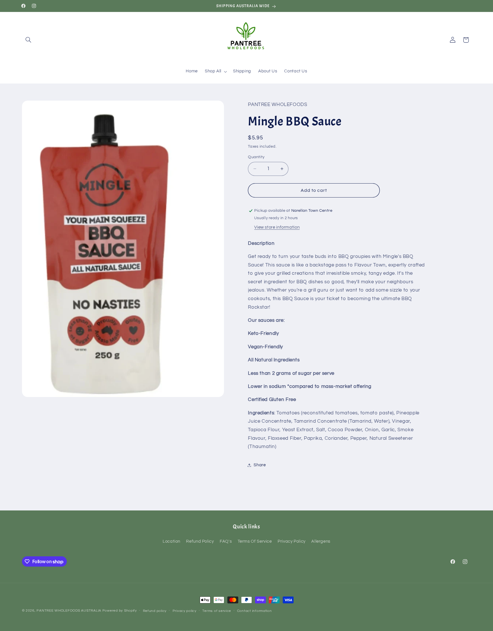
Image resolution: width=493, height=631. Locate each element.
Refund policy (155, 610)
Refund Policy (200, 541)
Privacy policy (185, 610)
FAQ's (226, 541)
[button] (28, 39)
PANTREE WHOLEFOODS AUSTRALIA (69, 610)
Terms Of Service (255, 541)
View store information (277, 227)
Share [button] (260, 465)
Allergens (320, 541)
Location (171, 541)
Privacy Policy (292, 541)
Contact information (254, 610)
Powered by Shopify (119, 610)
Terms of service (216, 610)
